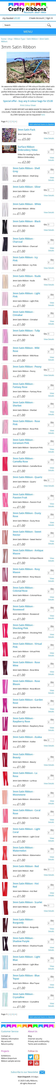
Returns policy (7, 1044)
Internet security (35, 1038)
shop (10, 39)
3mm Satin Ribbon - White (27, 204)
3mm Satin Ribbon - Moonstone (23, 793)
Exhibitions (6, 1055)
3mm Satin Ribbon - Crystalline (23, 995)
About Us (32, 1031)
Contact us (5, 1036)
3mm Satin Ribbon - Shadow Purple (23, 940)
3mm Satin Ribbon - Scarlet (27, 902)
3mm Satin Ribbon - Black (26, 221)
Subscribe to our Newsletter (25, 1072)
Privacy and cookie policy (38, 1041)
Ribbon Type (19, 39)
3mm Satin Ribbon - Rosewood (23, 608)
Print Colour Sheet (28, 105)
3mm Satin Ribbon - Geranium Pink (23, 441)
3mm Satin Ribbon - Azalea (27, 737)
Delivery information (10, 1038)
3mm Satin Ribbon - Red (26, 866)
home (3, 39)
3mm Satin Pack (26, 129)
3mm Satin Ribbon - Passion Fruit (23, 496)
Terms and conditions (37, 1044)
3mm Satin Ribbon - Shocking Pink (23, 627)
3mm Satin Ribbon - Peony (27, 366)
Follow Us (33, 1051)
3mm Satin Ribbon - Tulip (26, 330)
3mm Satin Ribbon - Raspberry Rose (23, 720)
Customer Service (9, 1031)
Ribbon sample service (10, 1061)
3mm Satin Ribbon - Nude (27, 276)
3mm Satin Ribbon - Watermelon (23, 849)
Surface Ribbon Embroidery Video (27, 148)
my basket (11, 18)
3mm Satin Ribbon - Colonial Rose (23, 589)
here (43, 114)
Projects (5, 1051)
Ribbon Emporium (9, 1058)
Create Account (36, 18)
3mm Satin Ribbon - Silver (27, 186)
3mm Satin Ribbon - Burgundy (23, 921)
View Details (49, 138)
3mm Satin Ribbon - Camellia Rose (23, 460)
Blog (30, 1036)
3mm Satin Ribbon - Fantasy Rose (23, 385)
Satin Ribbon (32, 39)
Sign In (49, 18)
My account (6, 1041)
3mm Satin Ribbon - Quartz (27, 477)
